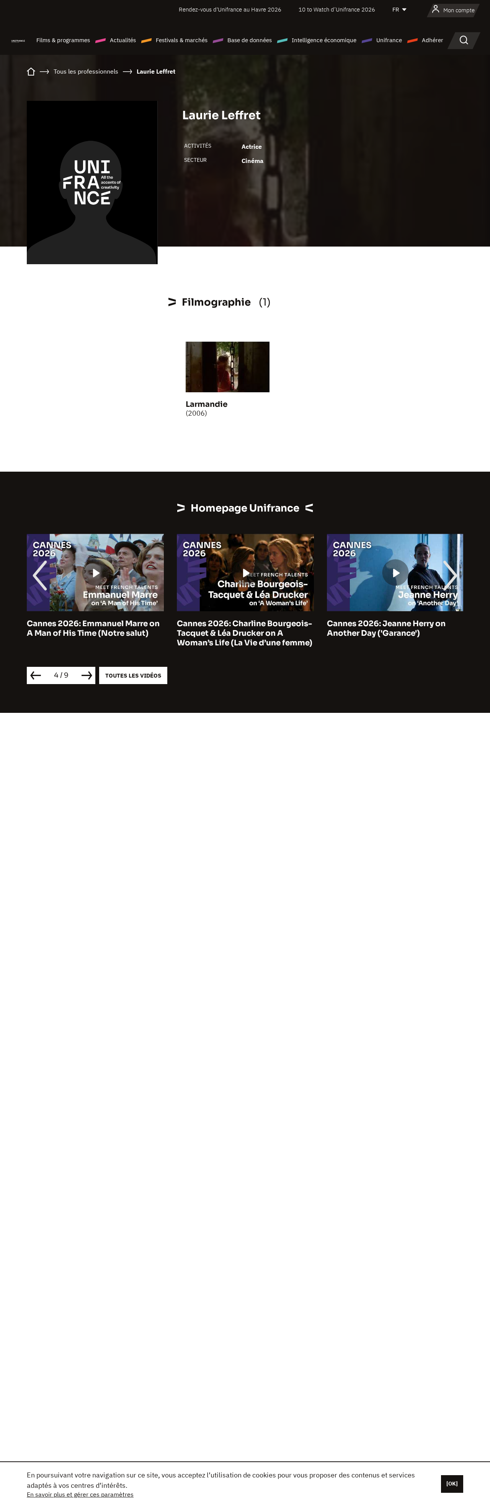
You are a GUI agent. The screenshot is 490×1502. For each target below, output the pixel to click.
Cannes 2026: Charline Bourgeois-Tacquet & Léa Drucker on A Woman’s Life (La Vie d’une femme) (244, 633)
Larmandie (206, 404)
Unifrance (389, 40)
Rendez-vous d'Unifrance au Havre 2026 (230, 9)
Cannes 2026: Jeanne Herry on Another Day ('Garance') (386, 628)
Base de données (249, 40)
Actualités (123, 40)
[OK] (452, 1483)
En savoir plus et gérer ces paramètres (80, 1494)
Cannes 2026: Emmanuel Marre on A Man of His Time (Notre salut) (93, 628)
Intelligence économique (324, 40)
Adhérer (432, 40)
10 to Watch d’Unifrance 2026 (337, 9)
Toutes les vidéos (133, 675)
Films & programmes (63, 40)
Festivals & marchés (181, 40)
